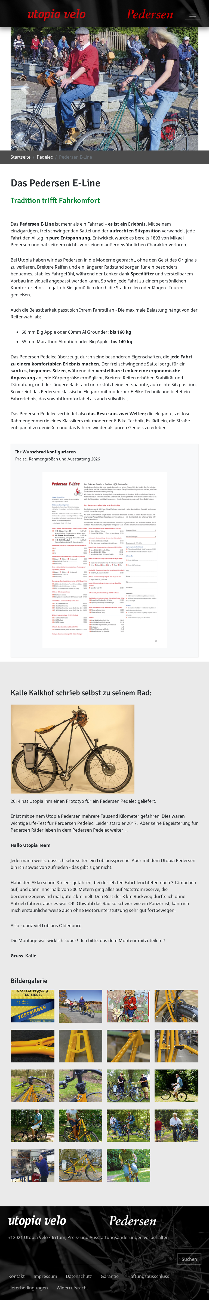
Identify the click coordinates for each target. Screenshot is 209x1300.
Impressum (45, 1276)
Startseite (20, 157)
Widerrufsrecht (72, 1288)
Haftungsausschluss (148, 1276)
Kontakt (16, 1276)
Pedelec (45, 157)
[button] (25, 88)
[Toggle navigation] (192, 14)
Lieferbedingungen (28, 1288)
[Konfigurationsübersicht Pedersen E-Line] (104, 560)
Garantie (110, 1276)
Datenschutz (79, 1276)
